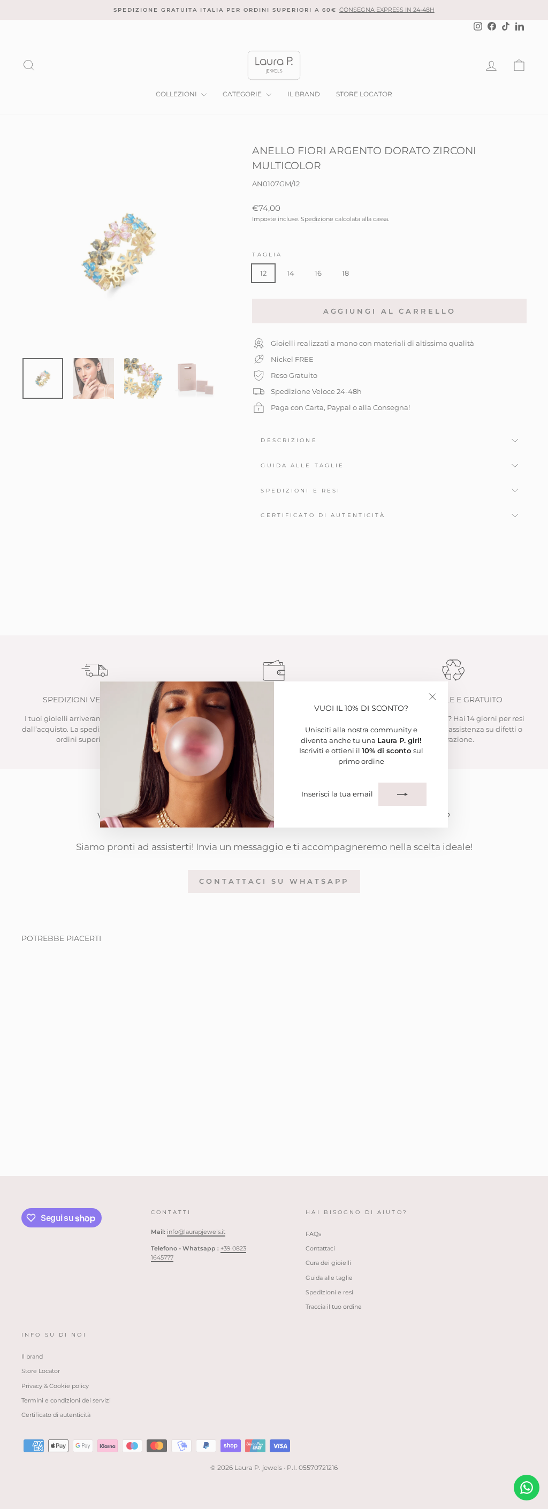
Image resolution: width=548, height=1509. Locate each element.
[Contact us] (526, 1487)
